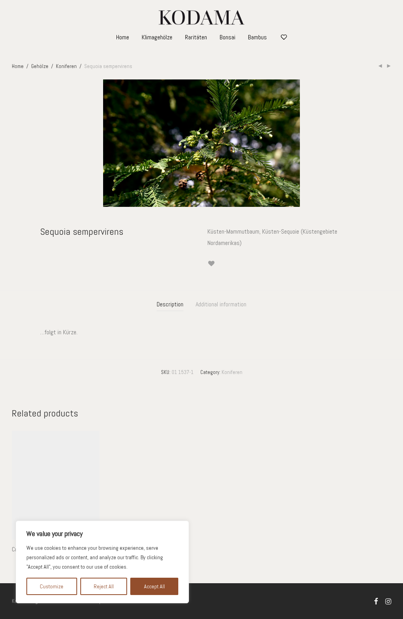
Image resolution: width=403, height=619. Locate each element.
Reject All (104, 586)
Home (122, 37)
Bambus (257, 37)
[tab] (170, 304)
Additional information (221, 304)
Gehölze (39, 66)
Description (170, 304)
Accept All (154, 586)
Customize (51, 586)
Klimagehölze (157, 37)
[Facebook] (376, 600)
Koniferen (66, 66)
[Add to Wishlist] (211, 263)
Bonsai (227, 37)
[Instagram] (388, 600)
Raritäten (196, 37)
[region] (102, 562)
